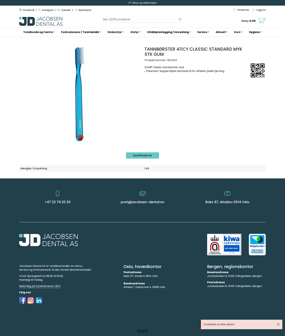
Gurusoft (142, 331)
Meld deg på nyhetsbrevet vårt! (40, 286)
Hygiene (254, 32)
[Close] (278, 324)
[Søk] (180, 19)
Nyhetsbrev (85, 10)
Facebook (29, 10)
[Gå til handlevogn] (261, 22)
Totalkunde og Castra (38, 32)
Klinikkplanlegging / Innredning (168, 32)
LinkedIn (66, 10)
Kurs (237, 32)
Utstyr (134, 32)
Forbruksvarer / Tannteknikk (80, 32)
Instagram (48, 10)
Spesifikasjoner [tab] (142, 155)
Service (202, 32)
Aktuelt (221, 32)
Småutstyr (115, 32)
